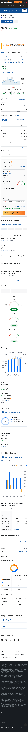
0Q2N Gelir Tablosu (8, 453)
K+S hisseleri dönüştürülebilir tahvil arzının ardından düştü (12, 272)
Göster (17, 529)
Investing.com (4, 240)
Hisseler (4, 6)
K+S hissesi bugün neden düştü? (11, 263)
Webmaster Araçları (6, 657)
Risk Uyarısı (4, 722)
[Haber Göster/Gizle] (10, 60)
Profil (9, 56)
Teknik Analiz (6, 286)
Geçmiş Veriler (21, 56)
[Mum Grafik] (3, 60)
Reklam (17, 651)
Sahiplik (14, 56)
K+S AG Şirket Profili (9, 535)
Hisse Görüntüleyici (13, 6)
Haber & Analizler (17, 52)
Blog (2, 648)
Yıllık (2, 460)
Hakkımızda (18, 648)
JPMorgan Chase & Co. (8, 604)
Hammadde (24, 545)
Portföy (3, 654)
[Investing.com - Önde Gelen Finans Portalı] (8, 2)
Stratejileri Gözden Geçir (11, 47)
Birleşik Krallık (23, 551)
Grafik (8, 52)
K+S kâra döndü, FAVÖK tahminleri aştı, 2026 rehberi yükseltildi (13, 237)
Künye (17, 657)
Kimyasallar (23, 541)
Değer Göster (22, 99)
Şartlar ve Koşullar (5, 712)
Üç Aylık (8, 460)
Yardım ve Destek (19, 654)
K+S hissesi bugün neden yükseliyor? (12, 256)
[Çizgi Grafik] (5, 60)
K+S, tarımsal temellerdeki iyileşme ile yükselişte (12, 247)
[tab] (6, 291)
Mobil (2, 651)
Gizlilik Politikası (5, 717)
